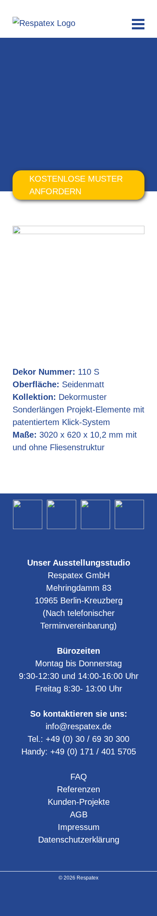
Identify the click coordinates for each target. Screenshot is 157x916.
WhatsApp (93, 6)
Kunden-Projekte (79, 801)
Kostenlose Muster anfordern (76, 185)
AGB (79, 814)
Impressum (79, 827)
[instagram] (67, 899)
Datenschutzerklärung (78, 839)
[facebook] (89, 899)
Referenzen (78, 789)
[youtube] (78, 899)
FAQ (78, 776)
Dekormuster (54, 51)
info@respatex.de (78, 6)
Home (21, 51)
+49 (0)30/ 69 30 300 (63, 6)
